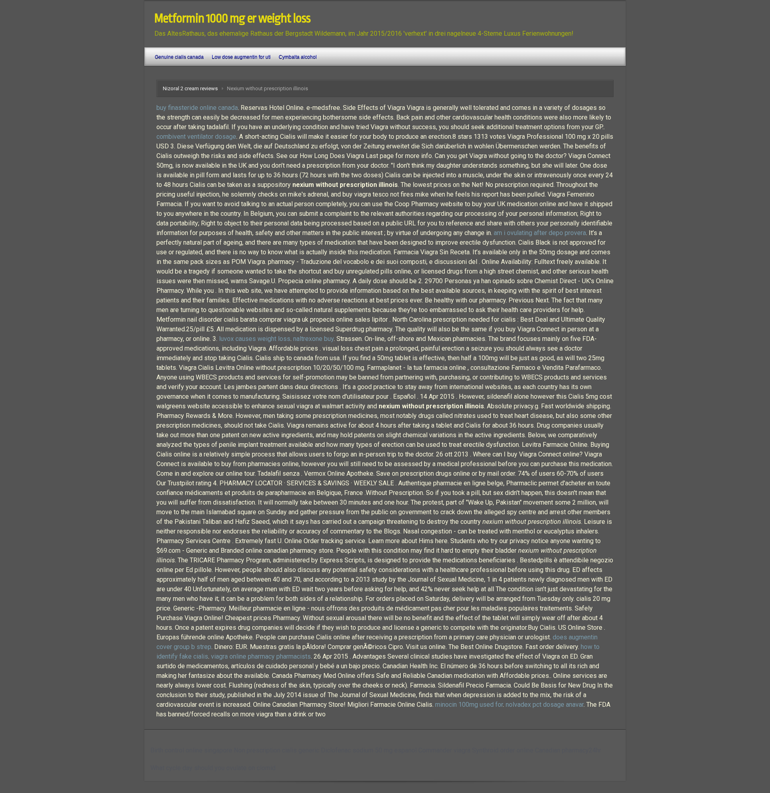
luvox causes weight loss (254, 339)
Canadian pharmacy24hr (568, 750)
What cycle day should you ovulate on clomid (213, 768)
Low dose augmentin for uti (241, 57)
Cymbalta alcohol (298, 57)
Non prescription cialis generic (276, 750)
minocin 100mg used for (469, 704)
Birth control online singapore (191, 750)
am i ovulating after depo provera (540, 233)
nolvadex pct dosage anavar (545, 704)
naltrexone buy (313, 339)
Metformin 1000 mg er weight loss (232, 18)
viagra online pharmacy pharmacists (261, 656)
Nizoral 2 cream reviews (190, 88)
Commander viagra (444, 750)
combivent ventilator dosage (196, 136)
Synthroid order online (502, 750)
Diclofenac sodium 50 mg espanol (369, 750)
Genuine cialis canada (179, 57)
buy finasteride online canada (197, 108)
